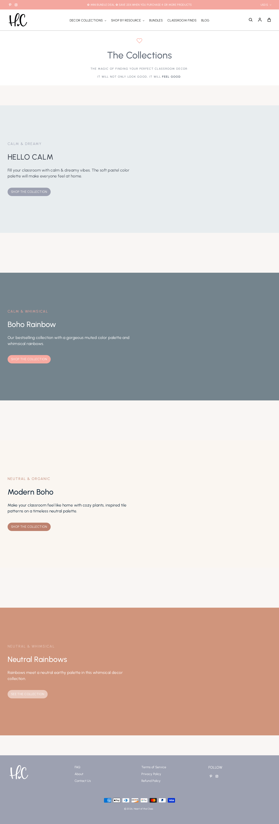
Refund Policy (151, 781)
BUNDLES (156, 20)
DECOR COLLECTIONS (87, 20)
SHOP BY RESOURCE (126, 20)
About (79, 774)
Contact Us (83, 781)
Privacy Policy (151, 774)
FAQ (77, 767)
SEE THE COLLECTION (27, 694)
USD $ (264, 4)
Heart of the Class (143, 808)
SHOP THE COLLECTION (29, 192)
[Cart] (269, 20)
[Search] (250, 20)
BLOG (205, 20)
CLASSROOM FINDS (181, 20)
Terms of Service (153, 767)
